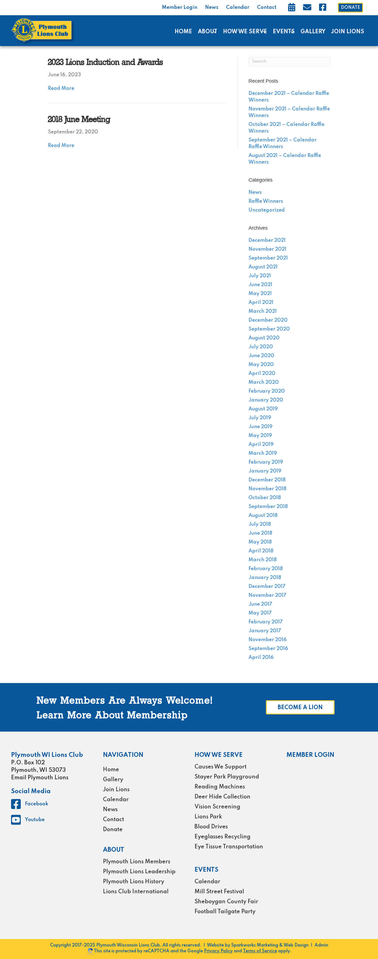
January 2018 (264, 577)
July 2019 (259, 417)
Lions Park (208, 817)
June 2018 (260, 533)
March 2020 (263, 382)
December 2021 (267, 240)
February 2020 (266, 391)
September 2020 (269, 329)
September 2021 (268, 258)
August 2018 (263, 515)
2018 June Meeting (79, 120)
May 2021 (260, 293)
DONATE (350, 8)
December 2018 (267, 480)
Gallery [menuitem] (313, 32)
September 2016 (268, 648)
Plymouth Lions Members (136, 862)
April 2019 (261, 444)
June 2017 (260, 604)
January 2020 (265, 400)
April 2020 (261, 373)
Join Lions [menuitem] (347, 32)
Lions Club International (136, 892)
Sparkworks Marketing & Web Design (270, 945)
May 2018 (260, 542)
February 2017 (265, 622)
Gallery (113, 780)
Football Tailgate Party (225, 912)
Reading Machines (220, 787)
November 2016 (267, 639)
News (211, 7)
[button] (214, 32)
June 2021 (260, 284)
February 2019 (265, 462)
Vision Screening (217, 807)
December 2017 (267, 586)
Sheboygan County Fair (226, 902)
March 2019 (262, 453)
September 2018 (268, 506)
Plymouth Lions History (133, 882)
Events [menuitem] (284, 32)
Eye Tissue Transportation (229, 847)
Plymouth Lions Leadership (139, 872)
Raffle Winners (265, 201)
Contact (266, 7)
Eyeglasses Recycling (222, 837)
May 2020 (261, 364)
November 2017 (267, 595)
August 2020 (263, 338)
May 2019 (260, 435)
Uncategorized (266, 210)
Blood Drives (211, 827)
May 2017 (260, 613)
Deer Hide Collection (222, 797)
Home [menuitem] (183, 32)
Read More (61, 88)
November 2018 (267, 488)
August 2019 (263, 409)
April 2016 (261, 657)
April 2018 (260, 551)
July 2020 (260, 346)
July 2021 (259, 275)
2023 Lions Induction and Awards (105, 63)
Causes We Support (221, 767)
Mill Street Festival (219, 892)
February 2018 (265, 568)
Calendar (237, 7)
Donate (113, 830)
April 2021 (260, 302)
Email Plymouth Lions (39, 778)
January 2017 (264, 630)
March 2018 (262, 559)
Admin (321, 945)
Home (111, 770)
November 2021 (267, 249)
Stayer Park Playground (227, 777)
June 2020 (261, 355)
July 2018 (259, 524)
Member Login (179, 7)
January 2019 (264, 471)
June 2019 (260, 426)
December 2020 (268, 320)
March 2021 (262, 311)
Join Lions (116, 790)
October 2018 (264, 497)
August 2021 (263, 267)
